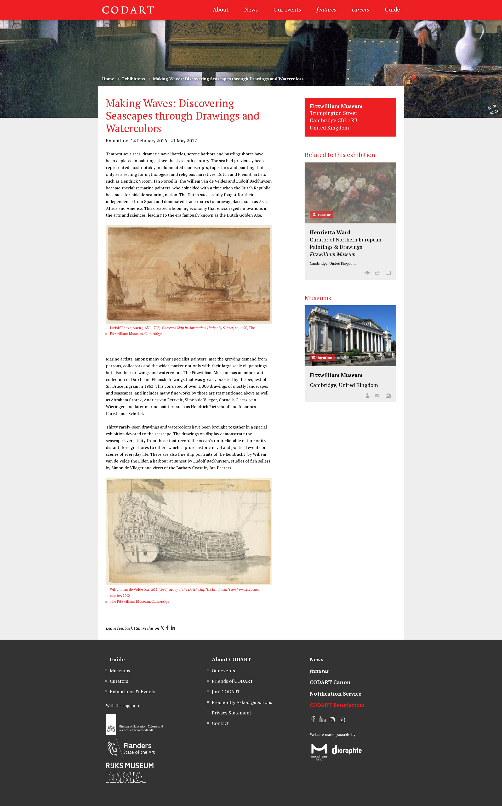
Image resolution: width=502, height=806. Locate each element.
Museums (120, 670)
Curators (119, 681)
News (251, 9)
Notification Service (335, 693)
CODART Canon (330, 682)
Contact (220, 723)
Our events (287, 9)
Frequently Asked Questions (242, 702)
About (221, 9)
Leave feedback (119, 628)
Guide (392, 9)
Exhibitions (133, 79)
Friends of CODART (232, 681)
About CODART (231, 659)
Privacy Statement (231, 712)
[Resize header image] (493, 110)
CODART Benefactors (337, 704)
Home (108, 79)
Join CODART (226, 691)
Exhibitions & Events (132, 691)
